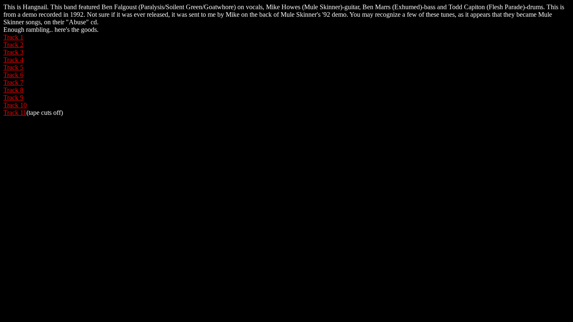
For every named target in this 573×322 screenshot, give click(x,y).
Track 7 (13, 82)
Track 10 (15, 105)
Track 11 (14, 112)
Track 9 (13, 97)
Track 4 (13, 59)
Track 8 (13, 89)
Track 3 (13, 52)
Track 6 (13, 74)
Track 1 (13, 37)
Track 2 (13, 44)
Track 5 (13, 67)
